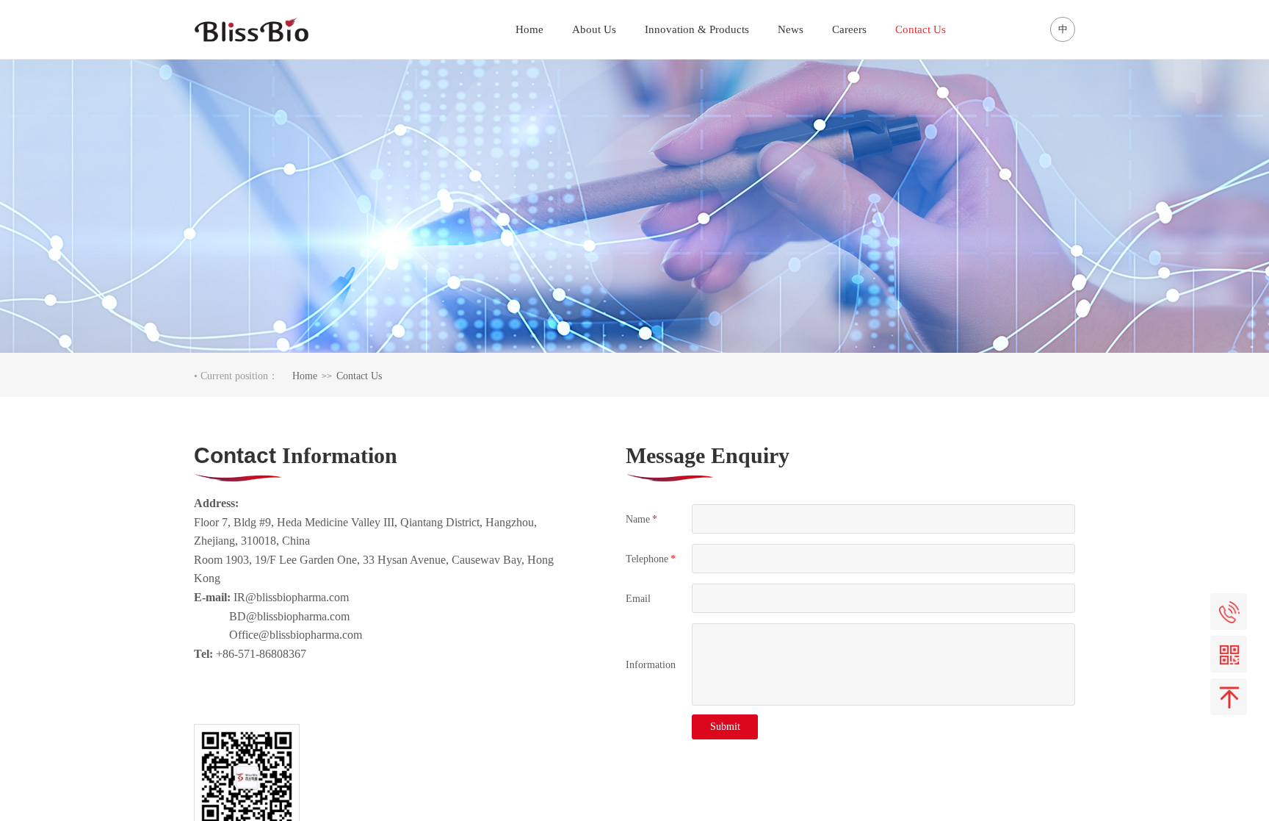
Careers (849, 29)
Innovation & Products (697, 29)
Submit (725, 726)
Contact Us (359, 375)
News (790, 29)
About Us (594, 29)
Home (304, 375)
